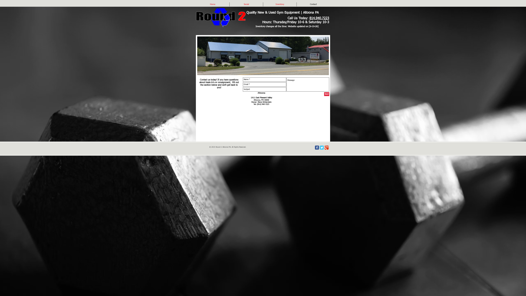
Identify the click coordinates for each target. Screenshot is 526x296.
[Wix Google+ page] (327, 148)
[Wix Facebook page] (317, 148)
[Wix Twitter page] (322, 148)
